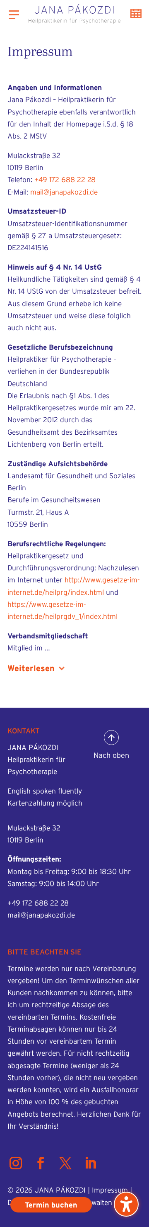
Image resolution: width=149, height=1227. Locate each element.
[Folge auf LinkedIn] (90, 1163)
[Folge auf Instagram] (15, 1163)
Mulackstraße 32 (33, 828)
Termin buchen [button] (136, 13)
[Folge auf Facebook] (40, 1163)
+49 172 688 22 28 (65, 179)
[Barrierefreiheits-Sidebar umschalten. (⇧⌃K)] (126, 1204)
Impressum (110, 1190)
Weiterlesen (31, 668)
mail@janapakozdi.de (64, 192)
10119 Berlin (25, 840)
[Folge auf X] (65, 1163)
